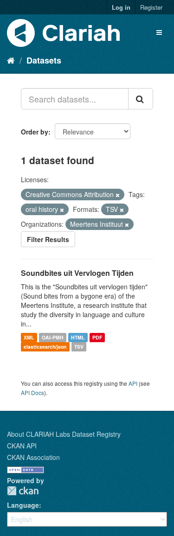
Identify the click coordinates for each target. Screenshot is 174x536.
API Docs (32, 392)
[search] (140, 98)
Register (151, 7)
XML (29, 337)
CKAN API (22, 445)
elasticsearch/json (45, 346)
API (133, 383)
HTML (77, 337)
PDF (97, 337)
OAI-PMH (53, 337)
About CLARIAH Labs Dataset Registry (64, 434)
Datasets (43, 60)
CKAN (23, 491)
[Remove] (118, 194)
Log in (121, 7)
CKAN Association (33, 457)
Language (23, 505)
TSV (79, 346)
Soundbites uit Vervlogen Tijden (77, 273)
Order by (34, 131)
